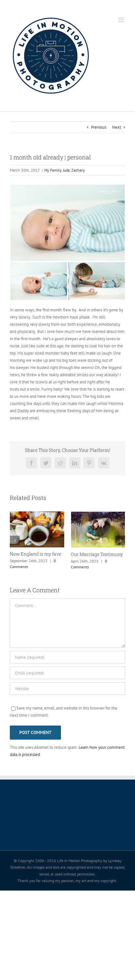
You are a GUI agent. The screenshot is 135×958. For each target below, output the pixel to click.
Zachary (78, 170)
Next (116, 127)
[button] (15, 540)
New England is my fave (35, 554)
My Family (52, 170)
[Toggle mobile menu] (121, 19)
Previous (98, 127)
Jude (66, 170)
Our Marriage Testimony (97, 554)
